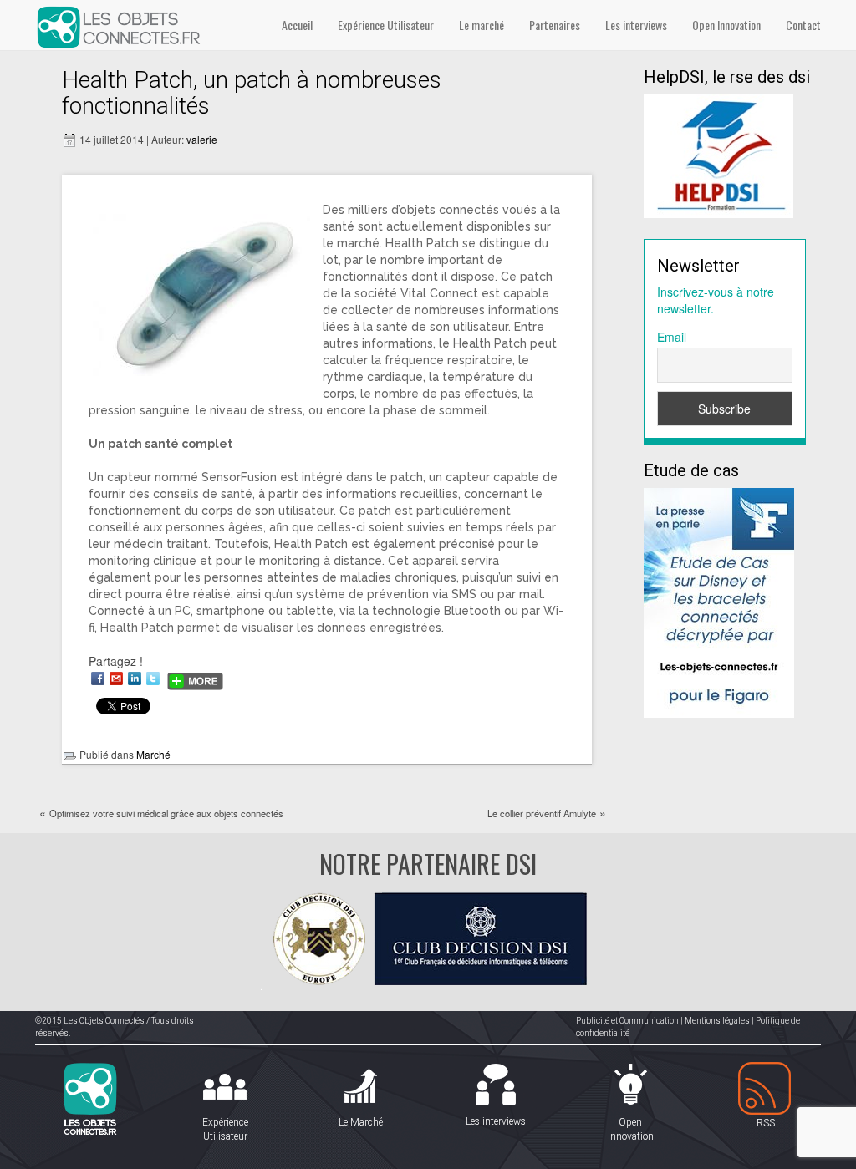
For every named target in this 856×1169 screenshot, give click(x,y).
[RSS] (765, 1089)
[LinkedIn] (134, 678)
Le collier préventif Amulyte (541, 813)
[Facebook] (97, 678)
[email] (116, 678)
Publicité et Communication (627, 1020)
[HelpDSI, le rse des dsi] (718, 154)
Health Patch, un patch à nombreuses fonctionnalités (251, 92)
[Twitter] (153, 678)
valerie (201, 139)
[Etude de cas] (719, 600)
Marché (153, 754)
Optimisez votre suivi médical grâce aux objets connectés (166, 813)
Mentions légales (717, 1020)
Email (671, 336)
